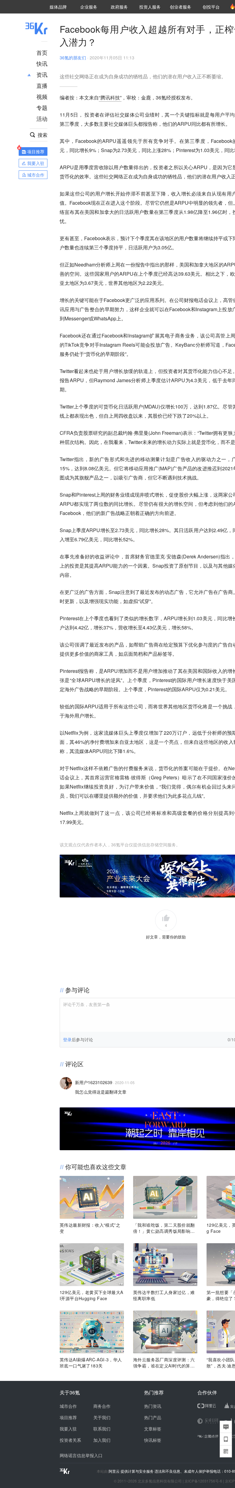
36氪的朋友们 (73, 57)
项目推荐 (68, 1417)
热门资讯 (152, 1406)
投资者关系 (70, 1440)
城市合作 (68, 1406)
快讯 (41, 63)
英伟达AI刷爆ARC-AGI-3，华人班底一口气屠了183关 (91, 1362)
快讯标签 (152, 1440)
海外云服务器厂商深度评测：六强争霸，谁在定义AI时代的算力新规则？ (164, 1362)
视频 (41, 96)
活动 (41, 118)
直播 (41, 85)
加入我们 (101, 1440)
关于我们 (101, 1417)
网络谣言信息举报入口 (81, 1455)
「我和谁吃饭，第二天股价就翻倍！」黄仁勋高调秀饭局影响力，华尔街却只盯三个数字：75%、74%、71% (164, 1228)
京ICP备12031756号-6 (203, 1480)
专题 (41, 107)
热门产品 (152, 1417)
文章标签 (152, 1429)
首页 (41, 52)
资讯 (41, 74)
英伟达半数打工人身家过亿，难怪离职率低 (164, 1295)
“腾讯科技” (110, 97)
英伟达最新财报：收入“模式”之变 (90, 1228)
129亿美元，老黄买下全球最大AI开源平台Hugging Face (91, 1295)
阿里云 (115, 1471)
